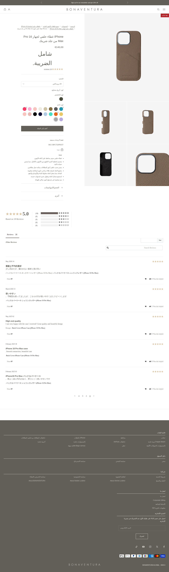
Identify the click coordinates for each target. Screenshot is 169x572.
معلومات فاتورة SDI (158, 508)
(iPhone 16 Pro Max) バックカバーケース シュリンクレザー (75, 273)
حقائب (163, 438)
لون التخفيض (59, 95)
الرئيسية (72, 26)
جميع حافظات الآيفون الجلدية (51, 26)
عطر (123, 446)
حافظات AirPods (119, 442)
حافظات (79, 438)
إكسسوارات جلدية (79, 442)
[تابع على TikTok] (136, 546)
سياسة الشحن (120, 461)
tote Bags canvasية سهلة (76, 446)
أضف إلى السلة (42, 128)
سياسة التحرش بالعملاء (37, 477)
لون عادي (60, 105)
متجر (163, 461)
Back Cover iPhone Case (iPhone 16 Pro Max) (28, 328)
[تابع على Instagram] (150, 546)
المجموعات (65, 26)
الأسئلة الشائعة (160, 504)
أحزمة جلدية (156, 442)
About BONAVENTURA (37, 481)
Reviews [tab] (10, 235)
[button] (150, 279)
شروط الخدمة (160, 477)
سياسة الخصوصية (79, 477)
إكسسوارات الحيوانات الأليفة (156, 446)
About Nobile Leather (77, 481)
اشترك (142, 536)
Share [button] (9, 279)
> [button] (74, 396)
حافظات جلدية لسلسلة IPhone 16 (30, 26)
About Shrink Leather (117, 481)
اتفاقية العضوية (120, 477)
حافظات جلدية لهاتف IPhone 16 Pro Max (61, 28)
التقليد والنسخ (160, 481)
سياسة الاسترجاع (79, 461)
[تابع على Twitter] (157, 546)
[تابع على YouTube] (143, 546)
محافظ (123, 438)
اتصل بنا (162, 496)
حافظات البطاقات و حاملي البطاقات (33, 438)
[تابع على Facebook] (164, 546)
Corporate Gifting (159, 500)
